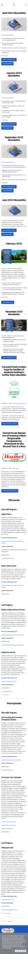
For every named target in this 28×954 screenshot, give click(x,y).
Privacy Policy (8, 948)
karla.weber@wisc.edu (7, 558)
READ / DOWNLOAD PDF (9, 124)
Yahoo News (16, 468)
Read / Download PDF (9, 59)
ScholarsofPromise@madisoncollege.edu (12, 645)
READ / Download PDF (9, 230)
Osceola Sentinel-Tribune (19, 403)
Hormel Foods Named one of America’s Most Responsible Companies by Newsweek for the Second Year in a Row (14, 440)
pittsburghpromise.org (7, 899)
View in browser (7, 63)
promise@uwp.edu (6, 691)
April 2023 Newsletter (14, 13)
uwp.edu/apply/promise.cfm (9, 681)
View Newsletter (8, 302)
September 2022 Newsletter (14, 138)
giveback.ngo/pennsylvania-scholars (11, 760)
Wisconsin (14, 500)
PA (3, 913)
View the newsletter (9, 357)
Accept (17, 951)
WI (3, 695)
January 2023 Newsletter (14, 74)
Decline (23, 951)
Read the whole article (10, 423)
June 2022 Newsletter (14, 200)
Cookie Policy (21, 946)
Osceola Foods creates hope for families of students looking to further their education (14, 370)
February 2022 (14, 243)
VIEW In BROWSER (7, 234)
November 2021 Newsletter (14, 313)
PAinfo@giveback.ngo (7, 770)
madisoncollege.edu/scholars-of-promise (12, 635)
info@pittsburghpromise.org (9, 909)
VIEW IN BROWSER (7, 128)
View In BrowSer (7, 190)
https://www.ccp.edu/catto (8, 825)
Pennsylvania (14, 703)
